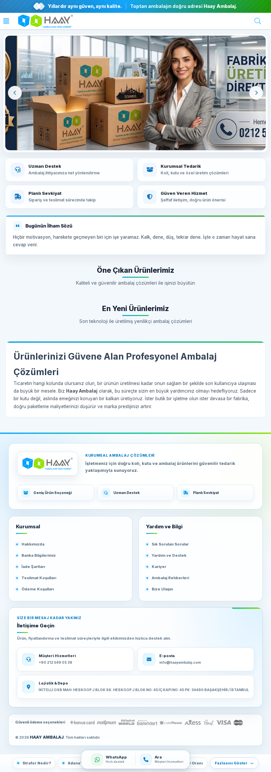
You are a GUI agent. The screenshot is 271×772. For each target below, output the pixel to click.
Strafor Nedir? (36, 763)
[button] (8, 21)
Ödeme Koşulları (37, 589)
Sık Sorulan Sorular (170, 544)
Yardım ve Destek (169, 555)
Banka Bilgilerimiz (38, 555)
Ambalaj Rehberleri (170, 578)
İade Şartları (33, 566)
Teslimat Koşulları (38, 578)
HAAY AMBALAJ (47, 737)
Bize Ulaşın (162, 589)
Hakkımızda (32, 544)
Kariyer (159, 566)
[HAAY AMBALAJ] (47, 463)
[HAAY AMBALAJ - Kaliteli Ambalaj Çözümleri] (135, 93)
